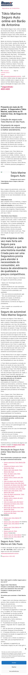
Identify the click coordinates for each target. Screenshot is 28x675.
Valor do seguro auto (10, 481)
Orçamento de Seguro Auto (12, 485)
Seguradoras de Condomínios (10, 8)
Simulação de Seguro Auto (12, 503)
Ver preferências (14, 671)
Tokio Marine (15, 518)
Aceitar (14, 662)
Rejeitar (14, 667)
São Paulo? (20, 481)
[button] (25, 649)
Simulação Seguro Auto (11, 483)
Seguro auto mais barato (11, 470)
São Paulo (11, 468)
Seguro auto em (9, 531)
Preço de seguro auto (10, 473)
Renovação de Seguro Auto (12, 507)
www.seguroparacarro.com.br (12, 76)
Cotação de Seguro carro (11, 466)
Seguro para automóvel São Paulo (14, 487)
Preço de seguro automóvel (12, 494)
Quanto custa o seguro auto (12, 477)
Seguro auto (8, 518)
